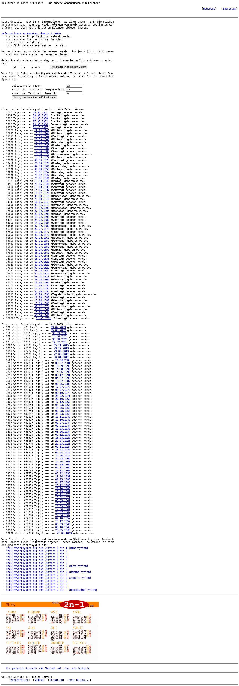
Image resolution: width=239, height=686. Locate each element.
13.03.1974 (41, 157)
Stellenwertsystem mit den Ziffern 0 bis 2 (36, 551)
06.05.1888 (62, 479)
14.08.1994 (62, 369)
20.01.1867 (62, 503)
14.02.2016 (59, 342)
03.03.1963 (62, 404)
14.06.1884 (41, 222)
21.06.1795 (41, 285)
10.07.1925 (41, 192)
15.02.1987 (41, 148)
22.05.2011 (61, 354)
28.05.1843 (62, 530)
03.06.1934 (62, 431)
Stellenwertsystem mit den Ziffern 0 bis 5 (36, 559)
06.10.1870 (41, 234)
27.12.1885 (62, 485)
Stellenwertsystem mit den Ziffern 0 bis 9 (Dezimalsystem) (48, 571)
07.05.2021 (40, 121)
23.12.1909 (41, 207)
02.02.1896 (62, 473)
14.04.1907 (62, 461)
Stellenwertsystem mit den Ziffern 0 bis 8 (36, 568)
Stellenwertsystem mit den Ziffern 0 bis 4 (36, 556)
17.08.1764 (41, 312)
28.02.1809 (41, 279)
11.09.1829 (41, 261)
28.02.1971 (62, 395)
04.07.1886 (62, 482)
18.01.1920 (62, 449)
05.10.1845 (62, 527)
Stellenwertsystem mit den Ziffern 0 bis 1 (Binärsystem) (47, 548)
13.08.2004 (41, 136)
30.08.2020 (59, 339)
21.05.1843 (41, 255)
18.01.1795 (41, 288)
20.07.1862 (62, 512)
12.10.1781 (41, 303)
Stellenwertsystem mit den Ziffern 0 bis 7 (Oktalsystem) (47, 565)
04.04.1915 (62, 452)
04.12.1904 (62, 467)
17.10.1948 (62, 419)
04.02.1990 (62, 377)
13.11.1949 (62, 416)
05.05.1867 (62, 500)
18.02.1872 (62, 497)
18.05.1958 (62, 407)
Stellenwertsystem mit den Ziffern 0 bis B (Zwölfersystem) (48, 577)
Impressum (229, 8)
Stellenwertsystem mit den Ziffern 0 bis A (36, 574)
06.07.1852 (41, 246)
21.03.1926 (62, 443)
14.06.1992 (62, 372)
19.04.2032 (40, 112)
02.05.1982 (62, 383)
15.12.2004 (41, 133)
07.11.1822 (41, 267)
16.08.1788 (41, 297)
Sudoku (38, 679)
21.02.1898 (41, 213)
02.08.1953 (62, 410)
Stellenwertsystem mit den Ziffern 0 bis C (36, 580)
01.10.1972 (62, 392)
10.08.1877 (41, 231)
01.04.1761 (41, 315)
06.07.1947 (62, 422)
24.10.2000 (41, 142)
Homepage (209, 8)
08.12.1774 (41, 306)
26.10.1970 (41, 163)
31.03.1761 (43, 318)
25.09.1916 (41, 198)
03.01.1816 (41, 276)
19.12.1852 (62, 521)
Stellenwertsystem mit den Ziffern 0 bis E (36, 586)
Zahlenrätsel (19, 679)
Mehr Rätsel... (79, 679)
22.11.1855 (41, 243)
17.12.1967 (62, 401)
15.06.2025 (59, 336)
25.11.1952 (41, 172)
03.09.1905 (62, 464)
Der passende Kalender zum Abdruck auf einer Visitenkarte (48, 668)
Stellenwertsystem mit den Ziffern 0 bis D (36, 583)
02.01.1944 (62, 425)
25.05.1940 (41, 184)
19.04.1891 (41, 216)
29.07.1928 (62, 440)
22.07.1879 (41, 228)
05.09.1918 (41, 195)
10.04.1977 (41, 154)
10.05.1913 (41, 201)
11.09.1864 (62, 506)
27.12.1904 (41, 210)
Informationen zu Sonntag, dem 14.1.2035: (31, 33)
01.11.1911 (41, 204)
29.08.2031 (40, 115)
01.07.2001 (62, 363)
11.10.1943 (41, 181)
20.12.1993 (41, 145)
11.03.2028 (40, 118)
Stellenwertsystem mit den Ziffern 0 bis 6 (36, 562)
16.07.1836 (41, 258)
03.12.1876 (62, 494)
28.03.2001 (41, 139)
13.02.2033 (58, 327)
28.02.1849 (41, 252)
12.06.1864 (62, 509)
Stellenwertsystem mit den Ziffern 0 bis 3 (36, 553)
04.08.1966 (41, 166)
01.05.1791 (41, 294)
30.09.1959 (41, 169)
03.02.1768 (41, 309)
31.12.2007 (40, 127)
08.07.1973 (62, 389)
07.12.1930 (62, 434)
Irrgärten (56, 679)
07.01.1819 (41, 273)
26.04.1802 (41, 282)
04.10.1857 (62, 518)
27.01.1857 (41, 240)
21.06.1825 (41, 264)
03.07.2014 (40, 124)
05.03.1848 (62, 524)
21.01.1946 (41, 178)
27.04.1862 (62, 515)
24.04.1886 (41, 219)
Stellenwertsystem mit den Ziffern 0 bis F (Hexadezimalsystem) (51, 589)
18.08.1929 (62, 437)
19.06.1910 (62, 455)
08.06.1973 (41, 160)
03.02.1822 (41, 270)
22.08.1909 (62, 458)
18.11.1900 (62, 470)
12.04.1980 (41, 151)
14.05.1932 (41, 190)
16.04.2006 (62, 360)
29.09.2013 (61, 351)
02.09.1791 (41, 291)
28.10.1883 (62, 488)
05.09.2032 (58, 330)
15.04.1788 (41, 300)
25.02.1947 (41, 175)
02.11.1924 (62, 446)
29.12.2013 (61, 348)
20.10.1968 (62, 398)
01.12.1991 (62, 374)
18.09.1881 (62, 491)
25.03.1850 (41, 249)
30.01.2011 (61, 357)
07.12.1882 (41, 225)
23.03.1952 (62, 413)
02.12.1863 (41, 237)
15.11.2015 (61, 345)
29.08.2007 (41, 130)
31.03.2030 (59, 333)
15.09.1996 (62, 366)
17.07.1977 (62, 386)
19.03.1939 (41, 187)
